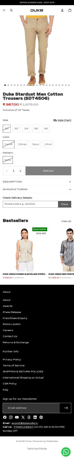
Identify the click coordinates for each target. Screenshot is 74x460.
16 (53, 85)
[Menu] (4, 10)
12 (40, 85)
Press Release (12, 312)
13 (43, 85)
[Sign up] (66, 408)
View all (66, 221)
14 (46, 85)
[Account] (62, 10)
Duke (28, 441)
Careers (8, 330)
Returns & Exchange (16, 342)
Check (64, 204)
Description (12, 182)
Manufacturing (15, 189)
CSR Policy (10, 384)
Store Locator (12, 324)
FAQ (5, 390)
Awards (7, 306)
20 (65, 85)
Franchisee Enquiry (15, 318)
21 (69, 85)
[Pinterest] (41, 417)
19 (62, 85)
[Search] (11, 10)
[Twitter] (23, 417)
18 (59, 85)
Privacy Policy (12, 359)
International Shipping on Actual (23, 377)
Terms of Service (13, 365)
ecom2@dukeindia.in (25, 423)
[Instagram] (11, 417)
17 (56, 85)
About (6, 300)
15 (49, 85)
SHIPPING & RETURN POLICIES (23, 371)
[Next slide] (67, 253)
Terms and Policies (37, 448)
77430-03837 (24, 427)
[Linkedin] (35, 417)
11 (37, 85)
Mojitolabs (52, 441)
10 (33, 85)
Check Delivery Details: (17, 198)
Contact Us (10, 336)
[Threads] (29, 417)
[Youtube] (17, 417)
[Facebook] (5, 417)
